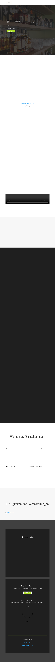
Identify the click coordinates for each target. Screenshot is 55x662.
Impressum (27, 642)
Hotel (15, 75)
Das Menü (27, 237)
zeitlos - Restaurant (15, 21)
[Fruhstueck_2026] (28, 512)
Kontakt (11, 31)
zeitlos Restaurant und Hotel (27, 103)
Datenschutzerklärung (27, 645)
